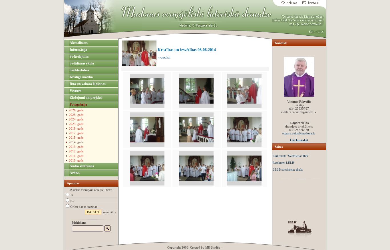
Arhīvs (74, 173)
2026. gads (76, 110)
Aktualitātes (78, 43)
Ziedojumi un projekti (85, 98)
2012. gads (76, 151)
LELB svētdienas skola (288, 169)
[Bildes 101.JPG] (147, 180)
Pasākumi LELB (283, 162)
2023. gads (76, 124)
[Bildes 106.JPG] (244, 180)
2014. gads (76, 142)
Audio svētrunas (81, 166)
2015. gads (76, 137)
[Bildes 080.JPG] (147, 102)
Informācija (78, 50)
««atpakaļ (164, 57)
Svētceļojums (79, 57)
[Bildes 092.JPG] (147, 141)
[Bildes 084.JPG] (196, 102)
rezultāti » (109, 212)
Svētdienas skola (81, 63)
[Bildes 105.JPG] (196, 180)
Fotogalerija (78, 104)
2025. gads (76, 114)
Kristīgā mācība (81, 77)
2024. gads (76, 119)
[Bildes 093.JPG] (196, 141)
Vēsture (75, 91)
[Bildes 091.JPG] (244, 102)
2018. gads (76, 128)
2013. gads (76, 146)
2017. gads (76, 133)
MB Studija (212, 247)
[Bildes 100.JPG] (244, 141)
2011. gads (76, 156)
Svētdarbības (79, 70)
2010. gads (76, 160)
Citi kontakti (299, 140)
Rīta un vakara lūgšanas (87, 84)
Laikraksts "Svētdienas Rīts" (291, 156)
